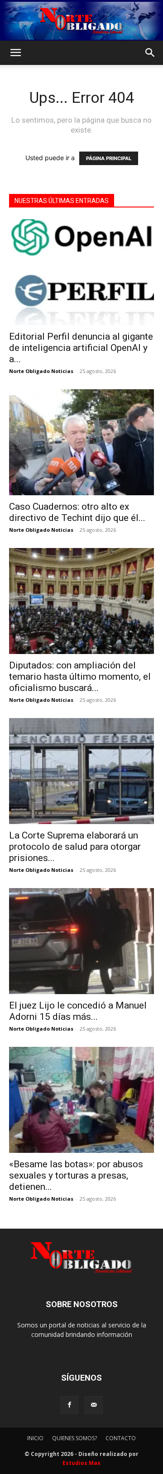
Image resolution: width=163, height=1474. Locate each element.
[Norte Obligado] (81, 21)
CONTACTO (120, 1438)
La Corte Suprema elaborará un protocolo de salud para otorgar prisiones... (75, 846)
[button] (15, 53)
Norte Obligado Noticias (41, 371)
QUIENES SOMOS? (74, 1438)
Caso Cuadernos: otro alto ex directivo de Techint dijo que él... (77, 512)
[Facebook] (69, 1405)
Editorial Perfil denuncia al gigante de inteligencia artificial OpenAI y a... (81, 347)
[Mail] (94, 1405)
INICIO (35, 1438)
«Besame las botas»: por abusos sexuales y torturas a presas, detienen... (76, 1175)
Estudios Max (81, 1463)
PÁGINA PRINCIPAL (108, 158)
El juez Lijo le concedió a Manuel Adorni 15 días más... (78, 1011)
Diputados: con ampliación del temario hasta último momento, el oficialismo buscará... (80, 676)
